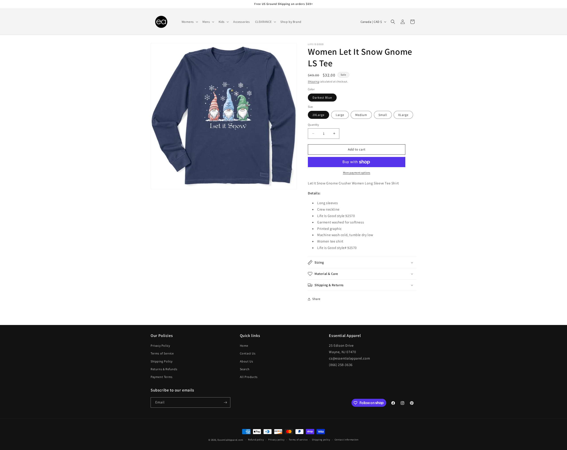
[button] (189, 21)
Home (244, 346)
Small (383, 115)
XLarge (403, 115)
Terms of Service (162, 353)
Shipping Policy (162, 361)
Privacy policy (276, 439)
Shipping (313, 81)
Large (340, 115)
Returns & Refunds (164, 369)
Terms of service (298, 439)
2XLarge (318, 115)
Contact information (347, 439)
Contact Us (248, 353)
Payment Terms (162, 377)
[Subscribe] (225, 402)
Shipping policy (321, 439)
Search (245, 369)
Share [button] (316, 299)
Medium (361, 115)
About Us (246, 361)
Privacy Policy (160, 346)
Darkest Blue (322, 98)
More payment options (356, 172)
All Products (249, 377)
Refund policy (256, 439)
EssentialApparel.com (230, 439)
